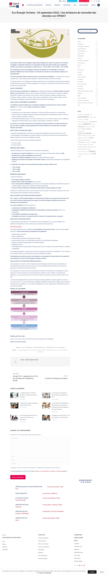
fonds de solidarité (85, 133)
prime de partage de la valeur (84, 149)
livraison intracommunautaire (84, 140)
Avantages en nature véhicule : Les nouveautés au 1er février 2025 (61, 416)
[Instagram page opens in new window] (84, 565)
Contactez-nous (78, 546)
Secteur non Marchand (43, 546)
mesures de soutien (82, 144)
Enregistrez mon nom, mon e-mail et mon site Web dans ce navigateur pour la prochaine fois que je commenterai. (36, 467)
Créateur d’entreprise (43, 538)
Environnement (88, 126)
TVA (94, 154)
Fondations (89, 129)
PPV (95, 146)
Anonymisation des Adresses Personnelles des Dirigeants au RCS (60, 395)
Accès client (77, 555)
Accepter (92, 572)
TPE (90, 154)
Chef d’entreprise (42, 541)
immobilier (80, 137)
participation (80, 146)
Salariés (92, 151)
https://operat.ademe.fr (16, 226)
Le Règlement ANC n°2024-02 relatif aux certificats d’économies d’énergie (28, 395)
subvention (80, 154)
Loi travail (93, 142)
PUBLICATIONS (78, 537)
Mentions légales (78, 561)
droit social (93, 124)
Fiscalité (83, 129)
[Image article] (14, 395)
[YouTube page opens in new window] (99, 1)
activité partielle (86, 114)
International (41, 549)
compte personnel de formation (83, 121)
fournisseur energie (82, 135)
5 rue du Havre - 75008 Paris (49, 493)
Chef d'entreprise (15, 32)
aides (91, 114)
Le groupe (76, 543)
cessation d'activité (93, 117)
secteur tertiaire (40, 351)
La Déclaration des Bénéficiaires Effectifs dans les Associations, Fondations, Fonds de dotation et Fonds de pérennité (60, 406)
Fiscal (79, 129)
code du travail (80, 119)
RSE (87, 151)
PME (85, 146)
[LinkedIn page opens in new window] (96, 1)
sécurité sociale (86, 154)
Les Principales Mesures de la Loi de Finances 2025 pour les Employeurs (28, 417)
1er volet (80, 114)
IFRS (93, 135)
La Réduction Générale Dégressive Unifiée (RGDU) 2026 (29, 404)
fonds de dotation (81, 131)
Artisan (13, 30)
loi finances (88, 142)
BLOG (76, 540)
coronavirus (93, 121)
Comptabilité (86, 119)
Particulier (40, 552)
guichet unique (89, 135)
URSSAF (79, 156)
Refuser (102, 572)
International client (78, 552)
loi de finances (81, 142)
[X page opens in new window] (94, 1)
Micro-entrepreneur (42, 555)
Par (39, 347)
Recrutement (77, 558)
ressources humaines (82, 151)
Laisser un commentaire (59, 347)
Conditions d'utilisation (56, 471)
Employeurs (81, 126)
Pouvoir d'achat (90, 146)
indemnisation (85, 137)
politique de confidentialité (45, 572)
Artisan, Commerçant (43, 543)
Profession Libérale (42, 558)
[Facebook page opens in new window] (92, 1)
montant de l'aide (90, 144)
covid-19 (87, 124)
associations (83, 117)
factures (93, 126)
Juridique (91, 138)
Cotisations (80, 124)
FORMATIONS (78, 535)
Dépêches (76, 549)
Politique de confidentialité (42, 471)
